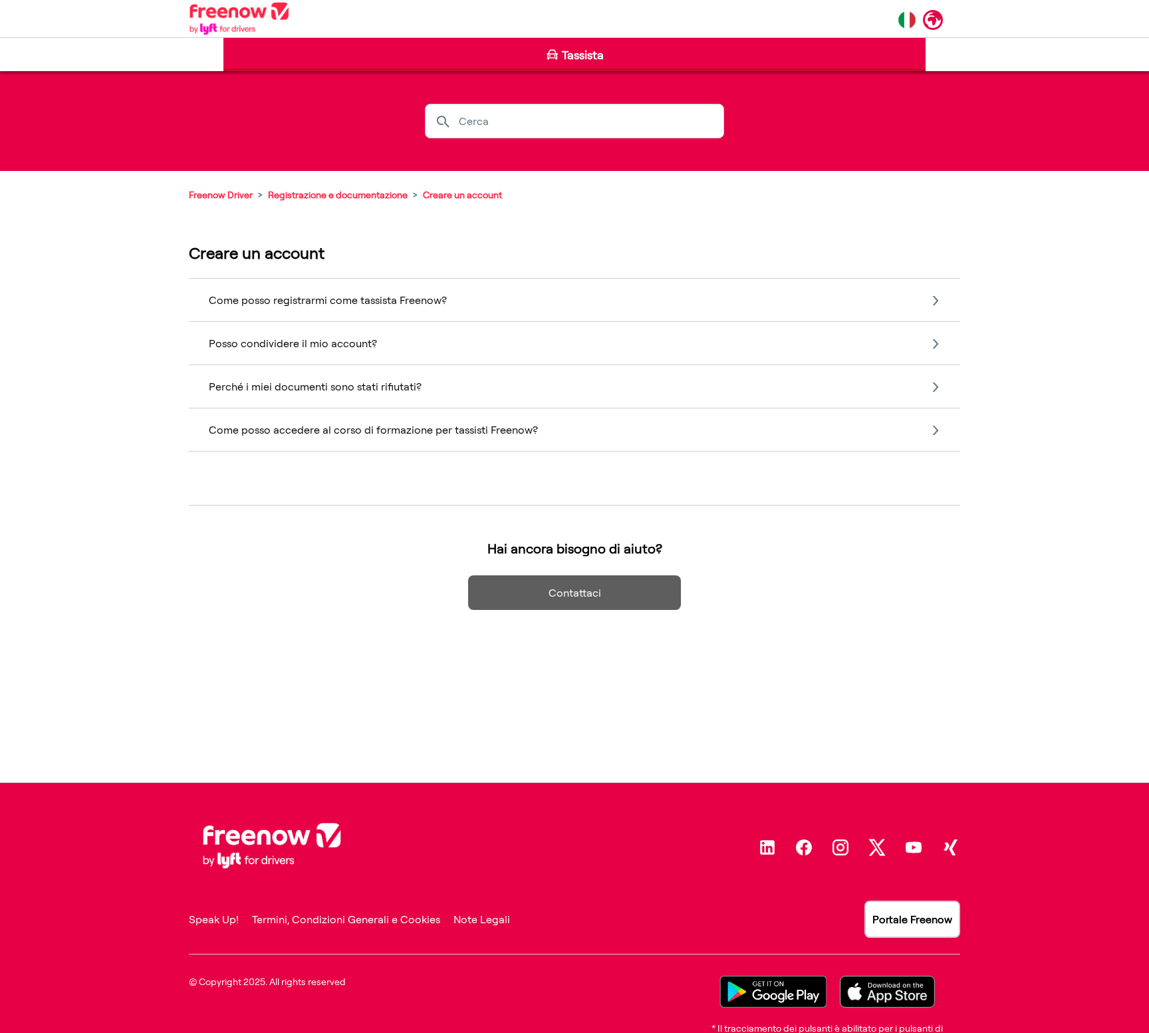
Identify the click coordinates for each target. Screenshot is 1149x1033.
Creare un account (462, 194)
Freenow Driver (221, 194)
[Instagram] (840, 847)
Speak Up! (214, 919)
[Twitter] (877, 847)
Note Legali (481, 919)
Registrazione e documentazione (338, 194)
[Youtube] (914, 847)
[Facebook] (804, 847)
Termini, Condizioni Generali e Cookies (346, 919)
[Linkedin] (767, 847)
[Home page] (239, 18)
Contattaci (575, 592)
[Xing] (950, 847)
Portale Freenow (912, 919)
